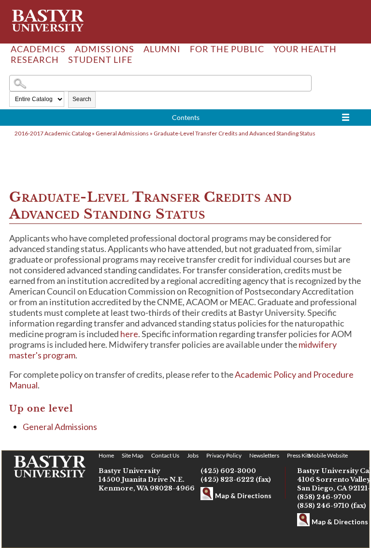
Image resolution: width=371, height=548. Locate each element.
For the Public (227, 49)
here (129, 333)
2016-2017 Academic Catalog (52, 133)
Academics (38, 49)
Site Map (132, 455)
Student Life (100, 59)
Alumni (162, 49)
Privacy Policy (224, 455)
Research (35, 59)
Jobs (193, 455)
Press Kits (299, 455)
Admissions (104, 49)
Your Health (305, 49)
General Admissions (122, 133)
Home (106, 455)
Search (81, 99)
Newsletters (264, 455)
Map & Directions (243, 495)
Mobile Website (328, 455)
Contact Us (165, 455)
